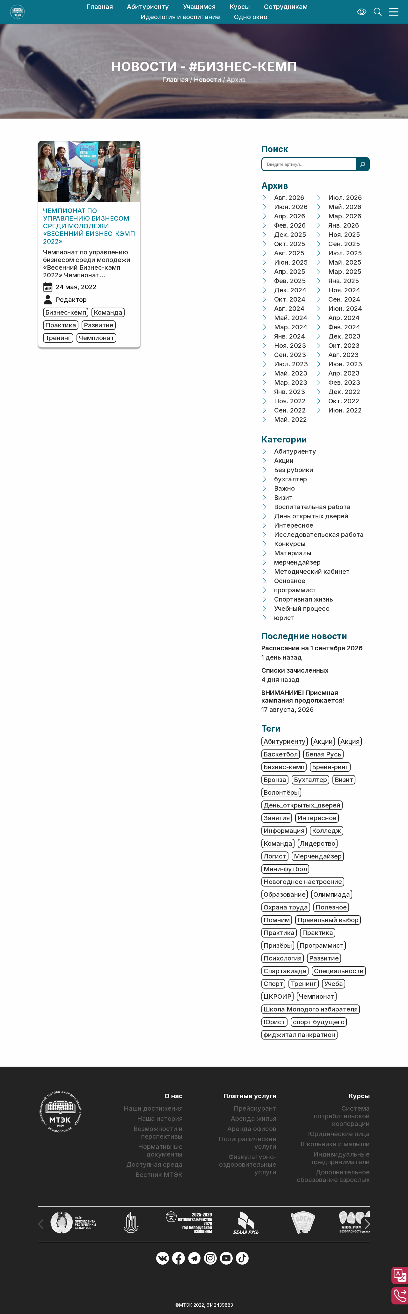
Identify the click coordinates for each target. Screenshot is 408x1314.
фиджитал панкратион (299, 1035)
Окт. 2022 (343, 401)
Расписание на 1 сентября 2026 (312, 648)
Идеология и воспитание (180, 17)
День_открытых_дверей (302, 805)
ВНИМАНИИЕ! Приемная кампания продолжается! (303, 696)
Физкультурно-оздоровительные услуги (247, 1164)
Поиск (274, 149)
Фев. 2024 (344, 327)
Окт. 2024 (289, 299)
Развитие (98, 325)
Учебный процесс (302, 608)
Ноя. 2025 (344, 234)
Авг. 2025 (289, 253)
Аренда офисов (251, 1129)
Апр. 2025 (289, 271)
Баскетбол (281, 754)
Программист (322, 945)
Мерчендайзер (318, 856)
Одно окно (250, 17)
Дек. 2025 (290, 234)
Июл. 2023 (291, 364)
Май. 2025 (344, 262)
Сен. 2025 (344, 244)
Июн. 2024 (345, 308)
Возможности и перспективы (158, 1132)
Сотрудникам (286, 7)
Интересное (293, 525)
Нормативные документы (160, 1150)
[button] (365, 1224)
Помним (277, 920)
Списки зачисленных (295, 670)
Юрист (274, 1022)
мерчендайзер (297, 562)
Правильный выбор (328, 920)
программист (295, 590)
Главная (100, 7)
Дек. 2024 (290, 290)
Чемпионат (96, 338)
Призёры (278, 945)
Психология (283, 958)
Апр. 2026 (289, 216)
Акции (284, 460)
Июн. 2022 (345, 410)
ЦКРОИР (277, 996)
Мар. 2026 (344, 216)
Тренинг (58, 338)
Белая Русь (323, 754)
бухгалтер (290, 479)
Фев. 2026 (290, 225)
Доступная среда (154, 1164)
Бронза (275, 780)
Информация (284, 831)
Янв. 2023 (289, 392)
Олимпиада (331, 894)
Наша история (160, 1118)
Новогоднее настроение (303, 882)
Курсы (239, 7)
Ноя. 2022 (290, 401)
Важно (284, 488)
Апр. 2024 (344, 318)
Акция (350, 741)
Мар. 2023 (290, 382)
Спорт (273, 984)
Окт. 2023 (344, 345)
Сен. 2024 (344, 299)
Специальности (339, 971)
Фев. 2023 (344, 382)
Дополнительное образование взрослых (333, 1176)
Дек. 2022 (344, 392)
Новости (207, 80)
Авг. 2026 (289, 197)
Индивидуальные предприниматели (341, 1158)
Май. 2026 (344, 207)
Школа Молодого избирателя (311, 1009)
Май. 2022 (290, 419)
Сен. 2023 (290, 355)
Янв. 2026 (343, 225)
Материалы (292, 553)
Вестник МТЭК (159, 1175)
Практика (60, 325)
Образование (285, 894)
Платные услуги (249, 1096)
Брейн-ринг (330, 767)
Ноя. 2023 (290, 345)
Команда (108, 312)
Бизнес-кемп (65, 312)
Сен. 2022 (290, 410)
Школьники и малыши (335, 1144)
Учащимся (199, 7)
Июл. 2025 (345, 253)
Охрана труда (286, 907)
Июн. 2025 (291, 262)
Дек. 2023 (344, 336)
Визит (283, 497)
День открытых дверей (311, 516)
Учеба (333, 984)
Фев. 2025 (290, 281)
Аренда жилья (253, 1118)
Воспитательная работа (312, 507)
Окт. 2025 (289, 244)
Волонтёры (281, 792)
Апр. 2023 (344, 373)
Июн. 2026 (291, 207)
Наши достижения (153, 1108)
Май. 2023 (290, 373)
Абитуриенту (148, 7)
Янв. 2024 (289, 336)
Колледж (326, 831)
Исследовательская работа (319, 534)
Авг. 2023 (343, 355)
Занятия (277, 818)
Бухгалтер (310, 780)
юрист (284, 618)
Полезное (331, 907)
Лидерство (317, 843)
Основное (289, 581)
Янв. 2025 (343, 281)
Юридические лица (339, 1134)
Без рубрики (293, 470)
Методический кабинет (312, 571)
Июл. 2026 (345, 197)
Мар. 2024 (290, 327)
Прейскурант (255, 1108)
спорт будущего (319, 1022)
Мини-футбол (285, 869)
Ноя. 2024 (344, 290)
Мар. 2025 (344, 271)
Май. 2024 (290, 318)
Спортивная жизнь (303, 599)
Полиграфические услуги (247, 1142)
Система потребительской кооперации (342, 1116)
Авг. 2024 (289, 308)
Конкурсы (290, 544)
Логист (275, 856)
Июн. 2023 (345, 364)
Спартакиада (285, 971)
